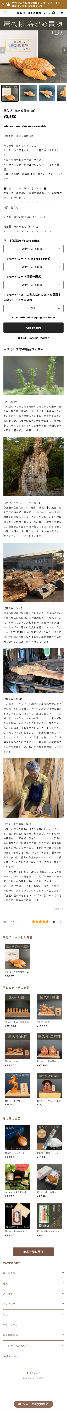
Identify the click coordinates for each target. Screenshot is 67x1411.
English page (10, 1356)
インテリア (9, 1304)
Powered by (29, 1378)
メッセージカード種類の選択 (22, 276)
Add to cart (33, 327)
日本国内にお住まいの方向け (33, 337)
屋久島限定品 (10, 1335)
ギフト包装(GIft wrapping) (22, 240)
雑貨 (5, 1283)
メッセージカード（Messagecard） (27, 258)
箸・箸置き (9, 1273)
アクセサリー (10, 1293)
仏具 (5, 1314)
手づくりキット (12, 1325)
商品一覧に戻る (33, 1251)
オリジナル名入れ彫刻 (15, 1345)
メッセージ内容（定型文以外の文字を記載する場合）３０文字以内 (32, 297)
